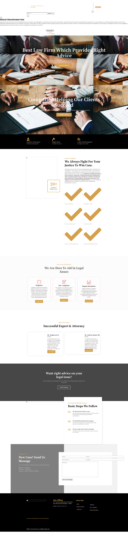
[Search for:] (37, 13)
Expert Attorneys (33, 142)
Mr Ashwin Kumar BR (92, 335)
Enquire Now (98, 7)
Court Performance (84, 142)
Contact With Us (64, 65)
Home (50, 32)
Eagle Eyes (56, 142)
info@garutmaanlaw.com (36, 6)
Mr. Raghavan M (53, 335)
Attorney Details (56, 35)
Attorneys (52, 33)
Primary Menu (50, 30)
